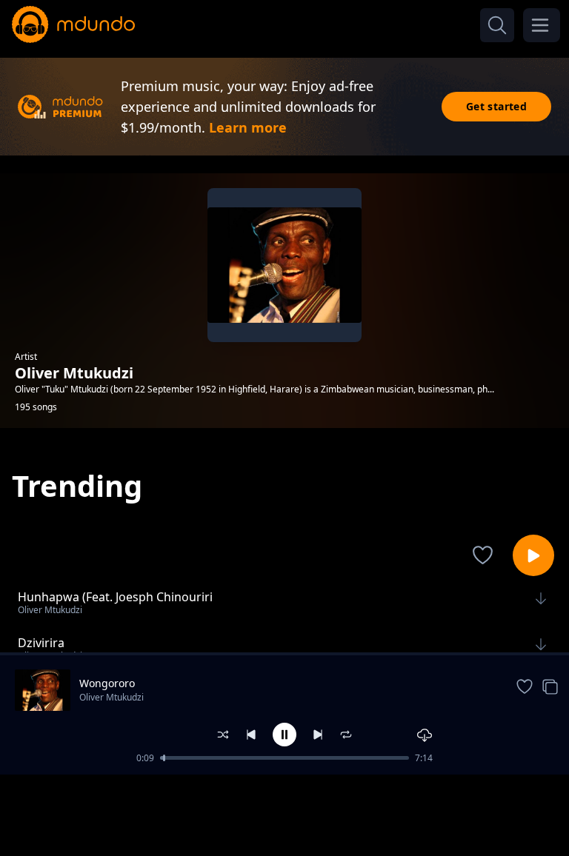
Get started (496, 106)
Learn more (248, 127)
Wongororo (107, 683)
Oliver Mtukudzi (111, 697)
